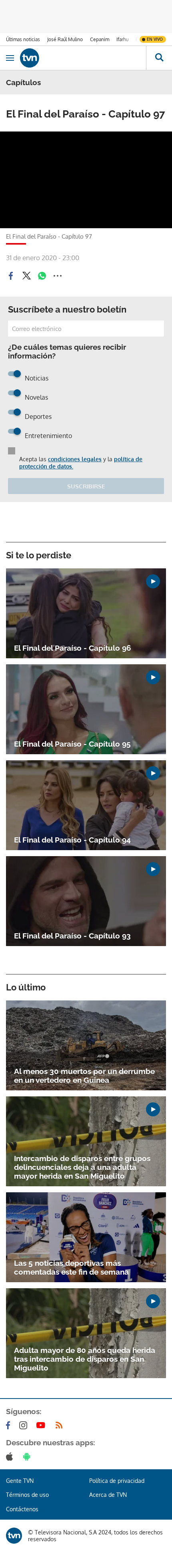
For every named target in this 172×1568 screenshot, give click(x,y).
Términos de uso (27, 1494)
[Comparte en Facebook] (11, 276)
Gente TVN (20, 1480)
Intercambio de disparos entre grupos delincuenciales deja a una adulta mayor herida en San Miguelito (82, 1167)
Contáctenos (22, 1509)
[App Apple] (11, 1456)
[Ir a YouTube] (42, 1425)
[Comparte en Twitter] (26, 276)
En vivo (155, 39)
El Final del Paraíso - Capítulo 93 (72, 935)
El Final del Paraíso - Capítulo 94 (72, 839)
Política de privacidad (116, 1480)
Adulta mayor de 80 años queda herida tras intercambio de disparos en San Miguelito (84, 1359)
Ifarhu (122, 39)
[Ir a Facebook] (9, 1425)
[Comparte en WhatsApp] (42, 276)
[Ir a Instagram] (24, 1425)
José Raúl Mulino (65, 39)
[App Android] (28, 1456)
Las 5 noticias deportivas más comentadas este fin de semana (71, 1267)
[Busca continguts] (159, 58)
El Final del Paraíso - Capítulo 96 (72, 648)
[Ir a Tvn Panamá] (83, 58)
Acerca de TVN (108, 1494)
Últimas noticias (23, 39)
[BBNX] (14, 1536)
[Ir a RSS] (60, 1425)
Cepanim (99, 39)
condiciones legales (75, 459)
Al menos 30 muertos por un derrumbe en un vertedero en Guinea (84, 1075)
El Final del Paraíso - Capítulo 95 (72, 743)
